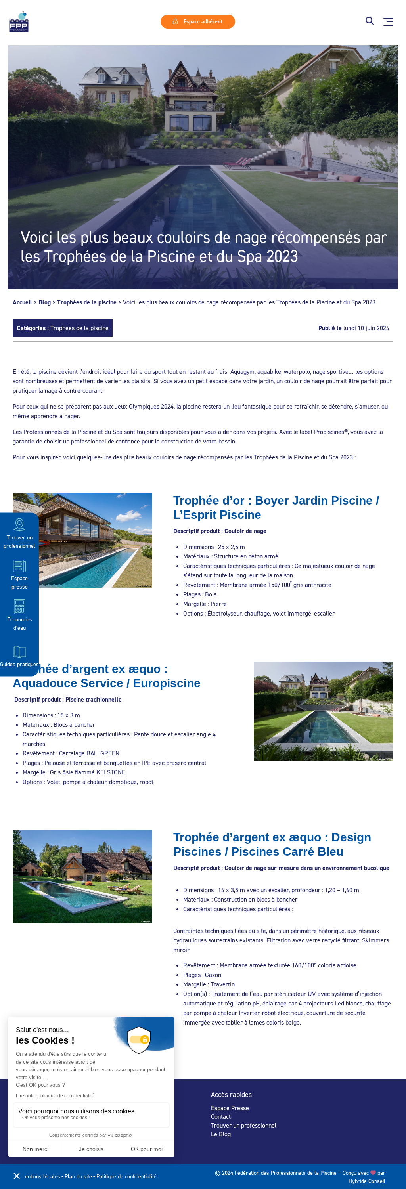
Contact (221, 1116)
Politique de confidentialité (126, 1176)
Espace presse (19, 582)
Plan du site (78, 1176)
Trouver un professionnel (19, 541)
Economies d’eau (19, 623)
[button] (370, 22)
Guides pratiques (19, 664)
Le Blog (221, 1134)
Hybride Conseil (367, 1181)
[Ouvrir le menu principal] (388, 21)
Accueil (22, 302)
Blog (44, 302)
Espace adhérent (202, 21)
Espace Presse (230, 1108)
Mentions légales (40, 1176)
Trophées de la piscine (87, 302)
